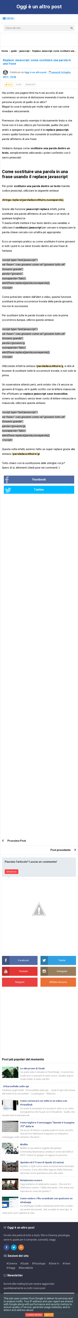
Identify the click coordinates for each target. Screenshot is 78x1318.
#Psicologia (38, 1263)
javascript (30, 85)
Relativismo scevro (31, 1180)
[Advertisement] (40, 39)
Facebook (39, 479)
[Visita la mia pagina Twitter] (14, 1247)
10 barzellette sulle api (16, 1086)
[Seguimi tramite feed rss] (21, 1247)
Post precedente (60, 850)
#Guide (24, 1263)
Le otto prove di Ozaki (32, 1068)
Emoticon (12, 871)
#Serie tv (54, 1263)
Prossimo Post (16, 840)
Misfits (24, 1144)
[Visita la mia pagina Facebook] (6, 1247)
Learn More (34, 1314)
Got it (49, 1314)
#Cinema (11, 1263)
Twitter (39, 489)
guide (18, 85)
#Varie (66, 1263)
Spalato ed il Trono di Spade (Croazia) (42, 1162)
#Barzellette (26, 1267)
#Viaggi (10, 1267)
